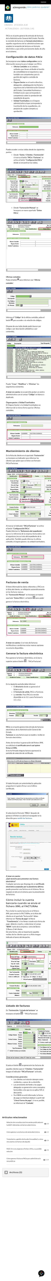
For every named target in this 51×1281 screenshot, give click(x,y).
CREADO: (8, 25)
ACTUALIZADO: (12, 28)
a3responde (19, 7)
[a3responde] (8, 7)
